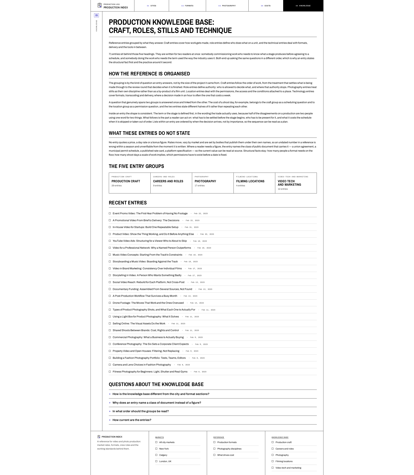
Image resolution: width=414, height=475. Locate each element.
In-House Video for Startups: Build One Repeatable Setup (155, 227)
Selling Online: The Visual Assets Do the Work (149, 323)
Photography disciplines (229, 449)
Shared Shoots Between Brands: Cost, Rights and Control (156, 330)
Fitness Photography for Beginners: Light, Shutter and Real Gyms (159, 371)
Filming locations (250, 181)
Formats (187, 6)
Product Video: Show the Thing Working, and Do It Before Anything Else (163, 234)
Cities (151, 6)
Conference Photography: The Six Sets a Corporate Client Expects (160, 344)
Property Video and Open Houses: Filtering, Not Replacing (155, 351)
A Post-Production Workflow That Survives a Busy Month (155, 295)
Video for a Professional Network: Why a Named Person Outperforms (162, 247)
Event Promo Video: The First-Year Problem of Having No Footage (160, 213)
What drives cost (225, 455)
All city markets (166, 442)
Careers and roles (168, 181)
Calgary (163, 455)
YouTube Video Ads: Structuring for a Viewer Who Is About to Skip (160, 240)
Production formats (227, 442)
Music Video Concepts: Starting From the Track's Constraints (157, 254)
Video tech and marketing (289, 183)
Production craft (126, 181)
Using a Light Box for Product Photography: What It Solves (156, 316)
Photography (227, 6)
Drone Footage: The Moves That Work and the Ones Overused (158, 302)
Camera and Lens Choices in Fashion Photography (151, 364)
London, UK (165, 461)
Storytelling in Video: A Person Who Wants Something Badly (157, 275)
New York (164, 449)
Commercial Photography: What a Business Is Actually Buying (158, 337)
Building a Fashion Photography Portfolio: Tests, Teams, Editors (159, 357)
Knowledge (303, 6)
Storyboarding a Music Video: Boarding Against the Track (155, 261)
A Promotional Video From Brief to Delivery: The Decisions (156, 220)
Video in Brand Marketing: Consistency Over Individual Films (157, 268)
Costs (266, 6)
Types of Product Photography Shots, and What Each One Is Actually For (164, 309)
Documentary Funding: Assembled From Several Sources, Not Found (162, 289)
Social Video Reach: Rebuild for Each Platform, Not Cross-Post (159, 282)
